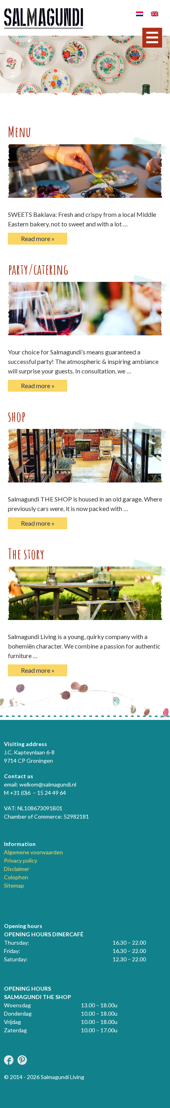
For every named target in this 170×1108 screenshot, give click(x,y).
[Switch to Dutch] (139, 13)
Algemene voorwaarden (33, 852)
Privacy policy (20, 860)
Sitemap (14, 885)
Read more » (38, 238)
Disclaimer (16, 868)
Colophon (16, 877)
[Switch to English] (154, 13)
